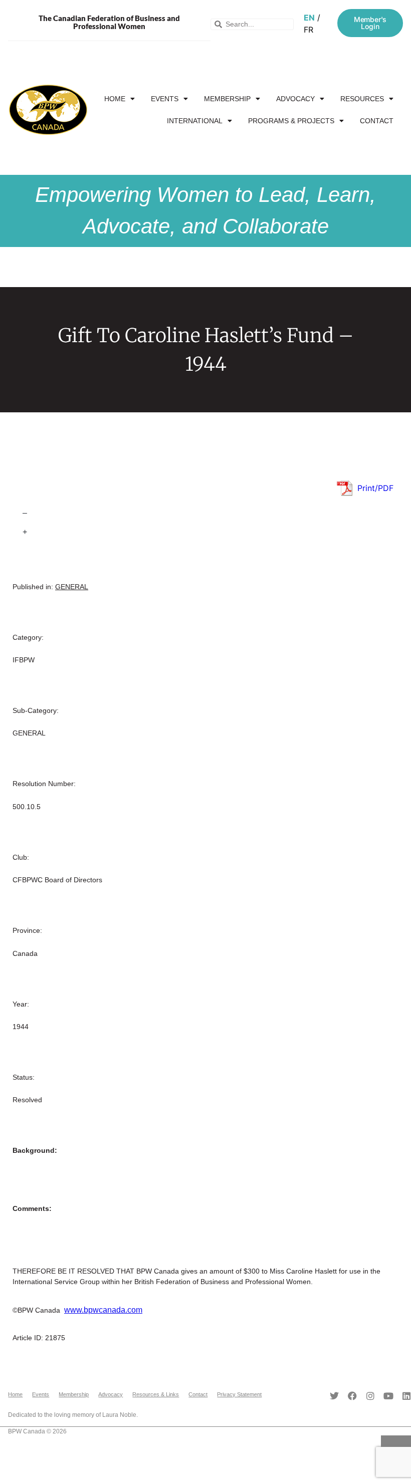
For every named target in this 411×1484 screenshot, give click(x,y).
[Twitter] (334, 1395)
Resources (362, 99)
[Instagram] (370, 1395)
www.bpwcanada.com (103, 1310)
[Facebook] (352, 1395)
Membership (227, 99)
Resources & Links (155, 1394)
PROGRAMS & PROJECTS (291, 121)
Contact (376, 121)
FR (308, 30)
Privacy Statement (239, 1394)
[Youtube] (388, 1395)
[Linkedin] (406, 1395)
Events (164, 99)
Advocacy (295, 99)
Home (114, 99)
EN (309, 18)
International (195, 121)
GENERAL (71, 587)
